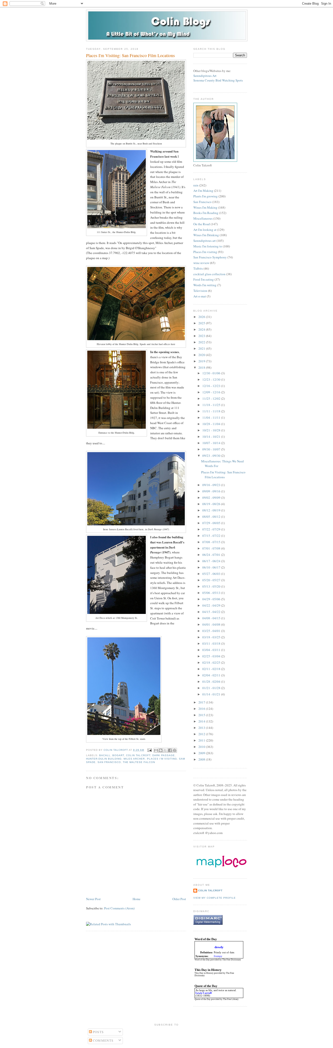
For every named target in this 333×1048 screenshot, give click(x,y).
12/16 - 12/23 (211, 386)
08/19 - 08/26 (211, 504)
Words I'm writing (204, 285)
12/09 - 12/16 (211, 392)
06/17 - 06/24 (211, 561)
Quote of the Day (203, 999)
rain (195, 185)
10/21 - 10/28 (211, 430)
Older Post (179, 899)
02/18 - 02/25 (211, 662)
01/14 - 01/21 (211, 694)
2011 (202, 740)
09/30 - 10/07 (211, 449)
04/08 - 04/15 (211, 618)
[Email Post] (149, 750)
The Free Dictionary (231, 959)
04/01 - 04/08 (211, 624)
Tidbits (198, 268)
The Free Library (231, 999)
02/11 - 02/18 (211, 669)
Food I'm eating (203, 279)
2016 (202, 708)
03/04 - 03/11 (211, 650)
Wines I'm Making (205, 207)
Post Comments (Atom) (119, 908)
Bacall (104, 755)
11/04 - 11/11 (211, 417)
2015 (202, 715)
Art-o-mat (199, 296)
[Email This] (156, 750)
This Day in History (204, 973)
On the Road (201, 224)
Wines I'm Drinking (206, 235)
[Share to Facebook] (169, 750)
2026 (202, 317)
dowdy (219, 947)
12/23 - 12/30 (211, 379)
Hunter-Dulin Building (104, 758)
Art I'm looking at (204, 229)
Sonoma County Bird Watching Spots (218, 80)
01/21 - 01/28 (211, 688)
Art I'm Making (203, 190)
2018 (202, 367)
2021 (202, 348)
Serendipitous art (204, 240)
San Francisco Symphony (210, 257)
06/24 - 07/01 (211, 554)
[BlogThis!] (160, 750)
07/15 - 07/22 (211, 535)
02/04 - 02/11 (211, 675)
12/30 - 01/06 (211, 373)
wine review (201, 263)
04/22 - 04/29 (211, 605)
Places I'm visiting (162, 758)
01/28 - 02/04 (211, 681)
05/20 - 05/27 (211, 580)
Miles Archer (134, 758)
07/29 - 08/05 (211, 523)
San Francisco (109, 762)
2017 (202, 702)
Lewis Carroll (204, 993)
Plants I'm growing (205, 196)
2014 (202, 721)
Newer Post (93, 899)
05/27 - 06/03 (211, 573)
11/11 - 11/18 (211, 411)
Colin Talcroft (138, 755)
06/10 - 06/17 (211, 567)
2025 (202, 323)
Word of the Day (202, 959)
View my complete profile (214, 897)
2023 (202, 336)
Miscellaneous (203, 218)
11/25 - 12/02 (211, 398)
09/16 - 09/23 (211, 485)
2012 (202, 734)
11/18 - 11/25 (211, 405)
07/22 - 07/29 (211, 529)
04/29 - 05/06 (211, 599)
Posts (98, 1032)
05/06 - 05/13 (211, 592)
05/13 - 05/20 (211, 586)
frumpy (218, 956)
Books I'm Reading (205, 213)
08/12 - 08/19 (211, 510)
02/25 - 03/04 (211, 656)
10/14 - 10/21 (211, 436)
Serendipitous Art (204, 75)
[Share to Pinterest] (174, 750)
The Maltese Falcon (139, 762)
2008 (202, 759)
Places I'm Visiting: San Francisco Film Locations (223, 474)
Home (136, 899)
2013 (202, 727)
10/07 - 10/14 (211, 443)
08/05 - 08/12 (211, 516)
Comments (103, 1040)
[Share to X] (165, 750)
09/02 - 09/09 (211, 497)
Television (200, 290)
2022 (202, 342)
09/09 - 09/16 (211, 491)
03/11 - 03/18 (211, 643)
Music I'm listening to (207, 246)
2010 (202, 746)
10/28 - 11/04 (211, 424)
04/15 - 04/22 (211, 612)
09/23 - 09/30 (211, 455)
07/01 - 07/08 (211, 548)
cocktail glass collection (209, 274)
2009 (202, 753)
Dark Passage (163, 755)
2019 (202, 361)
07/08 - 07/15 (211, 542)
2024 (202, 329)
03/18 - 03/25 (211, 637)
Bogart (118, 755)
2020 (202, 355)
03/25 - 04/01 (211, 631)
